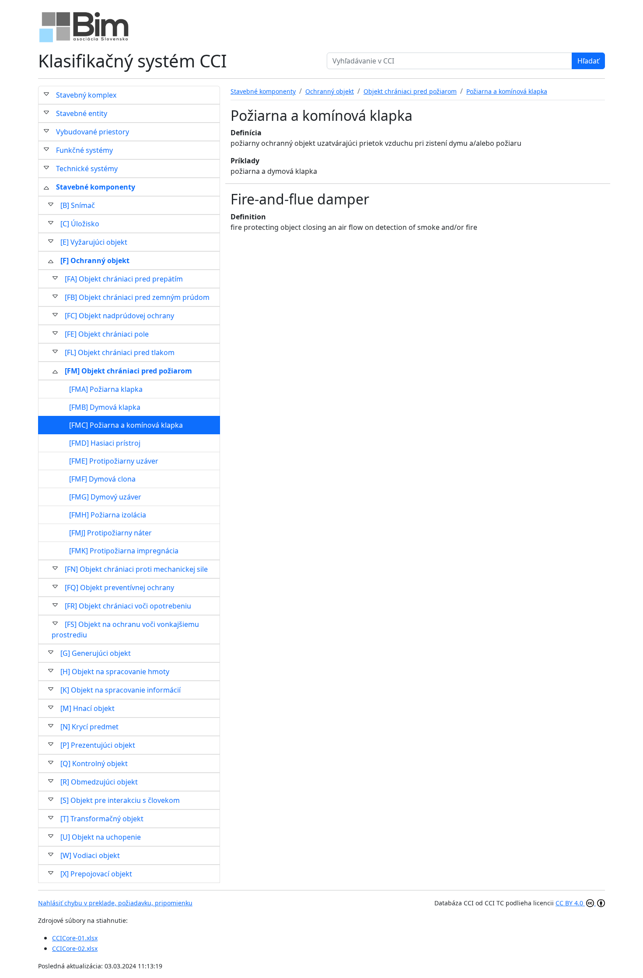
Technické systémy (87, 168)
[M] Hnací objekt (87, 708)
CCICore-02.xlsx (75, 948)
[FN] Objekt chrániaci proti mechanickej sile (136, 569)
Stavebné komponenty (95, 187)
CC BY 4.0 (570, 903)
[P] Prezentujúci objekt (97, 745)
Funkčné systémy (84, 150)
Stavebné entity (81, 113)
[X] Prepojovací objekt (96, 874)
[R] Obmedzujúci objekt (99, 782)
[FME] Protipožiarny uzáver (113, 461)
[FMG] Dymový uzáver (105, 497)
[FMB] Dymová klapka (104, 407)
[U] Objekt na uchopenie (100, 837)
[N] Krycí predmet (89, 727)
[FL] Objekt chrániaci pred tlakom (120, 352)
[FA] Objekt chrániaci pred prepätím (124, 279)
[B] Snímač (77, 205)
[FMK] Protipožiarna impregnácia (123, 551)
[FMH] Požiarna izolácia (107, 515)
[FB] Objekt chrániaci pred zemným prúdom (137, 297)
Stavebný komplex (86, 95)
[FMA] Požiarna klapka (106, 389)
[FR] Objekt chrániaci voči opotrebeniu (128, 606)
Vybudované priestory (92, 132)
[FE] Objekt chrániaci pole (107, 334)
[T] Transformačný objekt (101, 818)
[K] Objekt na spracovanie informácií (120, 690)
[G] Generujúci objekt (95, 653)
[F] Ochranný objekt (94, 260)
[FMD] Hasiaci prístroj (104, 443)
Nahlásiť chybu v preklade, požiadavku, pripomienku (115, 903)
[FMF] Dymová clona (102, 479)
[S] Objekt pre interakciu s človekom (120, 800)
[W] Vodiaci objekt (90, 855)
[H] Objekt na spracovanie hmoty (114, 671)
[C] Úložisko (79, 224)
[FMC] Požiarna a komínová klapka (126, 425)
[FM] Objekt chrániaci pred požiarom (128, 371)
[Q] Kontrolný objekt (94, 763)
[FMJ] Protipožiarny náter (110, 533)
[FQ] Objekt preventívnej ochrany (119, 587)
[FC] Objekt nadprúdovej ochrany (119, 315)
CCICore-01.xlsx (75, 938)
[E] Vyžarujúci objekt (93, 242)
